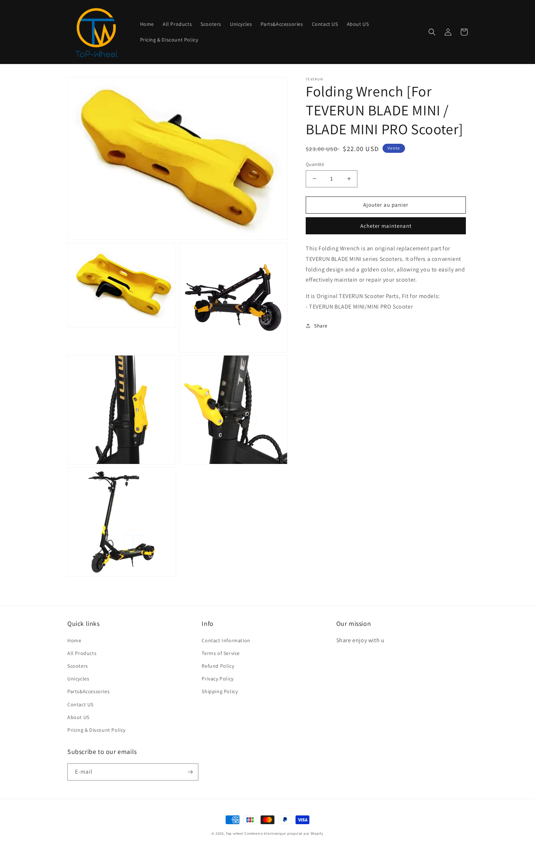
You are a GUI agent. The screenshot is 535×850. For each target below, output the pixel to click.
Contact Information (226, 640)
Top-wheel (234, 833)
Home (74, 640)
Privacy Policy (217, 678)
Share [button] (321, 325)
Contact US (80, 704)
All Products (81, 653)
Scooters (77, 666)
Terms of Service (221, 653)
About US (78, 717)
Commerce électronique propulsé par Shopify (284, 833)
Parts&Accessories (88, 691)
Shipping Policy (220, 691)
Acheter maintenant (386, 225)
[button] (432, 32)
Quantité (315, 164)
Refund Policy (218, 666)
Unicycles (78, 678)
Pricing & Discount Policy (96, 730)
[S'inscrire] (190, 772)
